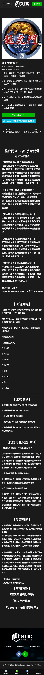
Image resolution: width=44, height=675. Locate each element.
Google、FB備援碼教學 (22, 607)
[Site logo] (22, 4)
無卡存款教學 (22, 601)
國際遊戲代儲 (20, 66)
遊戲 (17, 69)
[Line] (25, 654)
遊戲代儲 (11, 66)
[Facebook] (19, 654)
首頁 (3, 66)
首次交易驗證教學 (22, 594)
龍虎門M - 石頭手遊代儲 (22, 150)
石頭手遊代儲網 (16, 416)
